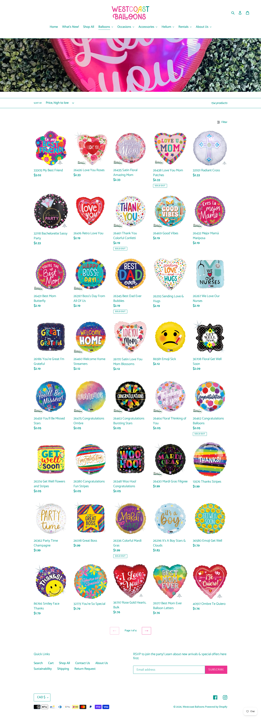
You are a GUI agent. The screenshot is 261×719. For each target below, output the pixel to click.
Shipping (63, 669)
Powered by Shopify (216, 707)
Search (38, 663)
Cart (51, 663)
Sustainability (43, 669)
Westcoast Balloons (193, 707)
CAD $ (41, 697)
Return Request (85, 669)
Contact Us (82, 663)
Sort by (38, 103)
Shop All (64, 663)
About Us (101, 663)
